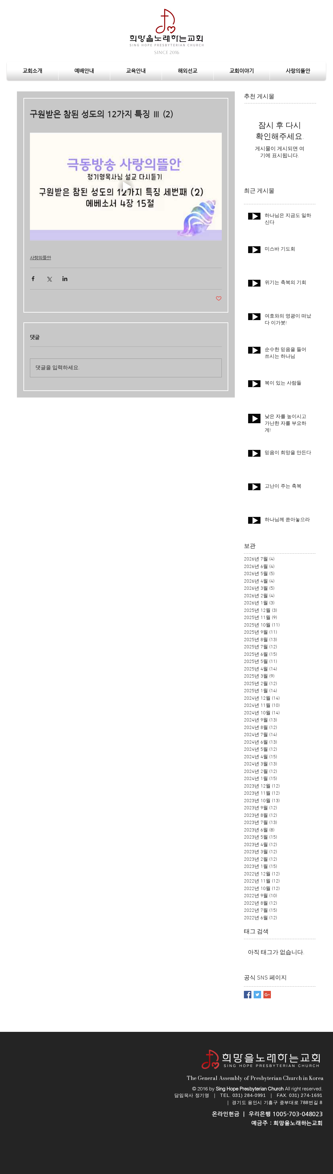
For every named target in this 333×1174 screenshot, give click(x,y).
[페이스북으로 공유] (33, 279)
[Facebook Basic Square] (247, 994)
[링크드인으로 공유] (65, 279)
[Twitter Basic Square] (257, 994)
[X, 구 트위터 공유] (49, 279)
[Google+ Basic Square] (267, 994)
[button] (84, 71)
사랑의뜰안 (40, 257)
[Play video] (126, 187)
